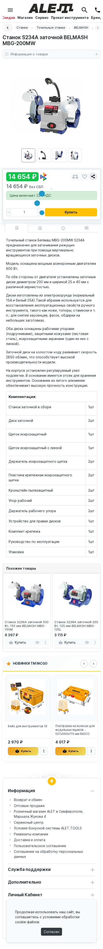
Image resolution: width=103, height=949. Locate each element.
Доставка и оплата (29, 840)
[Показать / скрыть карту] (52, 781)
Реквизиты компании (31, 834)
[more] (45, 642)
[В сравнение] (75, 176)
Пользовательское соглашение (40, 846)
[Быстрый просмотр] (37, 642)
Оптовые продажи (29, 806)
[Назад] (7, 28)
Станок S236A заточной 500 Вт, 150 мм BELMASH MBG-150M (27, 625)
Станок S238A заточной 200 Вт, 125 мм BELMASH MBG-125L (76, 625)
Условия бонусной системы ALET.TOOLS (48, 828)
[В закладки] (84, 176)
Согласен (51, 932)
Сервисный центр (29, 822)
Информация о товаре (29, 54)
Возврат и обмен (28, 800)
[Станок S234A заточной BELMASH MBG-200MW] (51, 106)
